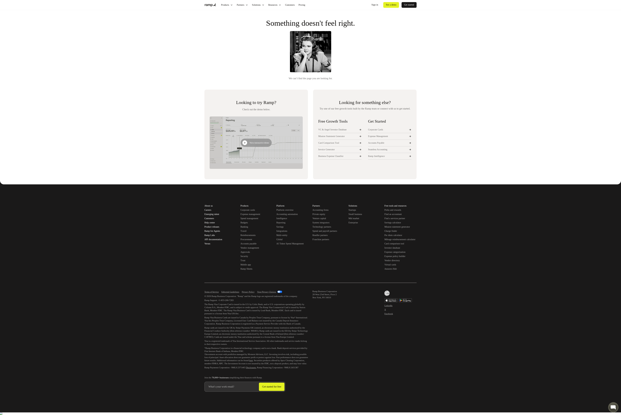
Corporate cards (247, 210)
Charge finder (390, 231)
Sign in (374, 5)
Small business (355, 214)
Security (244, 256)
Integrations (281, 231)
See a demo (391, 5)
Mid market (354, 218)
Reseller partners (320, 235)
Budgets (244, 222)
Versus (207, 244)
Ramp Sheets (246, 269)
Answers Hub (390, 269)
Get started (409, 5)
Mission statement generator (397, 227)
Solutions (256, 5)
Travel (243, 231)
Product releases (211, 227)
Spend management (249, 218)
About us (208, 206)
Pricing (302, 5)
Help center (209, 223)
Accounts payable (248, 243)
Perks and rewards (392, 210)
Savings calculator (392, 222)
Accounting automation (287, 214)
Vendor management (249, 248)
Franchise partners (320, 239)
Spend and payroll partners (324, 231)
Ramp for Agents (212, 231)
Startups (352, 210)
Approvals (245, 252)
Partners (240, 5)
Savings (279, 227)
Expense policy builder (394, 256)
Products (225, 5)
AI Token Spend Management (290, 243)
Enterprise (353, 222)
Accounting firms (320, 210)
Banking (244, 227)
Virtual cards (390, 264)
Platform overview (285, 210)
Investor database (392, 248)
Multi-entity (281, 235)
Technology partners (321, 227)
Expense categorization (394, 252)
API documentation (213, 239)
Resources (272, 5)
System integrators (320, 222)
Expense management (250, 214)
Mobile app (245, 264)
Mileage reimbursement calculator (399, 239)
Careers (207, 210)
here (251, 360)
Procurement (246, 239)
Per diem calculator (393, 235)
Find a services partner (394, 218)
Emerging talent (211, 214)
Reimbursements (248, 235)
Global (279, 239)
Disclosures (251, 367)
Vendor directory (392, 260)
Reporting (280, 222)
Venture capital (319, 218)
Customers (290, 5)
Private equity (318, 214)
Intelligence (281, 218)
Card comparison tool (394, 243)
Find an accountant (393, 214)
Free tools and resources (395, 206)
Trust (242, 260)
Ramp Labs (209, 235)
